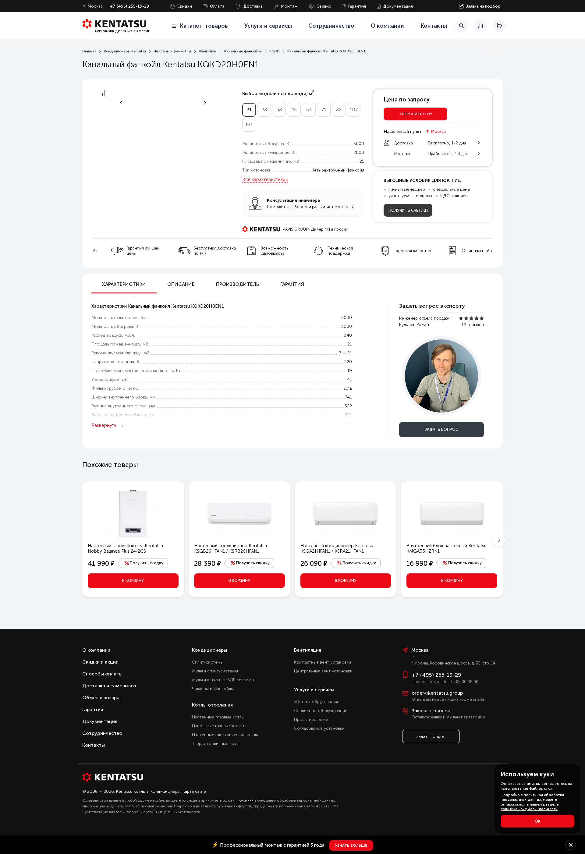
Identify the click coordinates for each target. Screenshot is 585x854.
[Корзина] (499, 25)
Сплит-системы (207, 662)
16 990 (419, 563)
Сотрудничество (331, 26)
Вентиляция (307, 650)
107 (354, 109)
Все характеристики (263, 179)
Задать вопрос (441, 429)
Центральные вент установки (323, 671)
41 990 (101, 563)
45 (294, 109)
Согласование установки (319, 728)
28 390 (207, 563)
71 (323, 109)
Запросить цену (415, 114)
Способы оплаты (102, 674)
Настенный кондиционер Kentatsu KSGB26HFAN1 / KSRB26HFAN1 (230, 548)
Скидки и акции (100, 662)
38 (279, 109)
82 (339, 109)
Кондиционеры (209, 650)
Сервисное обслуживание (320, 710)
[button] (499, 540)
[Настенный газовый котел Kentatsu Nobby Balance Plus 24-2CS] (133, 513)
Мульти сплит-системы (215, 671)
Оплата (217, 6)
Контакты (433, 26)
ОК (538, 821)
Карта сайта (194, 791)
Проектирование (311, 719)
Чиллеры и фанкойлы (213, 688)
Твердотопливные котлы (216, 743)
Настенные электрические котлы (225, 734)
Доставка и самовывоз (109, 686)
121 (249, 124)
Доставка (253, 6)
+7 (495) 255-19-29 (129, 6)
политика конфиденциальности (529, 809)
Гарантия (357, 6)
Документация (398, 6)
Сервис (324, 6)
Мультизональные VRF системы (223, 679)
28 (264, 109)
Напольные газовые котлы (218, 725)
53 (309, 109)
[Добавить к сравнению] (104, 94)
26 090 (313, 563)
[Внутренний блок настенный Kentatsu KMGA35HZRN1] (451, 513)
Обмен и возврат (102, 697)
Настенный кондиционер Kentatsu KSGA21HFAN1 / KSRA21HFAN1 (336, 548)
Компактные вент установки (322, 662)
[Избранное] (461, 27)
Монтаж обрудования (316, 701)
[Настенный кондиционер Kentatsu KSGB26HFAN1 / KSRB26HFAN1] (239, 513)
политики (245, 800)
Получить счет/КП (408, 210)
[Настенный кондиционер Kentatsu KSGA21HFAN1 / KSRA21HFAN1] (345, 513)
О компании (387, 26)
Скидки (184, 6)
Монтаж (289, 6)
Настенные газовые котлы (218, 717)
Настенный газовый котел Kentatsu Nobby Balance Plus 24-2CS (125, 548)
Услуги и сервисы (314, 690)
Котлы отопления (212, 705)
